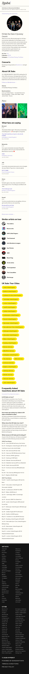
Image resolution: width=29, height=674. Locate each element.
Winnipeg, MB (5, 620)
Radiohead (17, 580)
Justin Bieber (4, 567)
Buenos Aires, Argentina (20, 651)
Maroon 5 (4, 559)
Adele (3, 563)
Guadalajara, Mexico (6, 643)
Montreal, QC (5, 638)
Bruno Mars (4, 552)
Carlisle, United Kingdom (9, 311)
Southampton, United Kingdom (11, 315)
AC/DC (17, 563)
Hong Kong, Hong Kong (20, 641)
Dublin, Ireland (18, 625)
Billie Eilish (4, 589)
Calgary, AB (4, 623)
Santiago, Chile (18, 652)
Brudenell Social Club (8, 205)
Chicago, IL (4, 612)
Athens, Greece (18, 623)
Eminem (3, 550)
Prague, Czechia (18, 614)
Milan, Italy (17, 627)
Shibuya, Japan (18, 643)
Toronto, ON (4, 632)
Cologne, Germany (19, 618)
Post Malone (17, 550)
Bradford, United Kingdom (8, 190)
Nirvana (17, 559)
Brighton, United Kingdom (9, 366)
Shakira (17, 583)
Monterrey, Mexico (6, 645)
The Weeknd (4, 578)
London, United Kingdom (9, 303)
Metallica (4, 581)
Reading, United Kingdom (9, 343)
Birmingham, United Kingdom (21, 609)
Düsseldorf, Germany (7, 155)
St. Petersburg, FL (5, 618)
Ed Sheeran (4, 561)
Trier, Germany (7, 359)
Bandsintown (19, 65)
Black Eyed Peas (18, 589)
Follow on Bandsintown (8, 82)
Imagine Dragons (5, 585)
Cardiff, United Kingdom (9, 307)
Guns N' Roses (18, 574)
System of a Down (19, 565)
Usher (3, 596)
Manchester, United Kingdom (10, 323)
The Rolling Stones (19, 592)
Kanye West (4, 600)
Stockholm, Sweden (19, 636)
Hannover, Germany (8, 378)
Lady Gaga (4, 565)
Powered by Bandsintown (13, 661)
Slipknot (17, 596)
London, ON (4, 627)
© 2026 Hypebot (8, 658)
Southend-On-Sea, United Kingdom (12, 295)
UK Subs (15, 13)
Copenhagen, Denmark (20, 616)
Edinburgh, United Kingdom (10, 331)
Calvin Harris (18, 594)
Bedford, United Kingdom (9, 291)
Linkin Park (4, 569)
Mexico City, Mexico (6, 641)
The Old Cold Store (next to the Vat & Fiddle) (12, 134)
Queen (3, 602)
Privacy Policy (8, 667)
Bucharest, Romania (19, 634)
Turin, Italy (17, 629)
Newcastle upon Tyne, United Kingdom (13, 327)
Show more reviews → (8, 214)
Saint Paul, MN (5, 614)
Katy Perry (4, 556)
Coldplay (4, 558)
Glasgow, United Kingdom (20, 610)
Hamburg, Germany (8, 370)
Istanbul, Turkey (18, 640)
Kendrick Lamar (5, 592)
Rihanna (3, 572)
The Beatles (4, 576)
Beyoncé (3, 574)
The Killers (17, 581)
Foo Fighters (18, 561)
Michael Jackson (5, 591)
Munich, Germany (19, 621)
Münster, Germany (8, 374)
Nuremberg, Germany (20, 620)
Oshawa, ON (4, 629)
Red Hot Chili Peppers (6, 570)
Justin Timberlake (19, 558)
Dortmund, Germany (8, 362)
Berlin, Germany (19, 359)
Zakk (3, 154)
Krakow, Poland (18, 632)
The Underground (7, 188)
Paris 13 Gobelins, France (8, 172)
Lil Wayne (17, 552)
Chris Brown (18, 554)
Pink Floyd (17, 569)
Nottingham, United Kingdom (9, 137)
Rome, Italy (17, 631)
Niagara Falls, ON (5, 636)
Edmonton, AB (5, 640)
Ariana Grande (5, 587)
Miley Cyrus (17, 548)
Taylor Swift (4, 548)
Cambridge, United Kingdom (10, 299)
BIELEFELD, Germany (8, 351)
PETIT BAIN (5, 170)
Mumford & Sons (18, 576)
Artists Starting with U (7, 13)
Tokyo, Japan (18, 645)
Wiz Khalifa (17, 602)
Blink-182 (17, 585)
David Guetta (18, 570)
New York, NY (5, 609)
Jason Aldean (18, 600)
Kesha (16, 587)
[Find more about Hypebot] (14, 3)
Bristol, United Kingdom (7, 652)
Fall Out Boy (17, 572)
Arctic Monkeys (18, 567)
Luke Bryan (17, 591)
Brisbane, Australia (19, 649)
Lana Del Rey (18, 556)
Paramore (4, 598)
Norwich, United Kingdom (9, 319)
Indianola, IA (4, 610)
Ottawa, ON (4, 631)
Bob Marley (17, 598)
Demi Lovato (18, 578)
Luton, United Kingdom (9, 382)
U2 (2, 580)
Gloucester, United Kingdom (10, 335)
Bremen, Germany (8, 347)
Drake (3, 554)
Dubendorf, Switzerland (20, 638)
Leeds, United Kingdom (8, 207)
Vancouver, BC (5, 634)
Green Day (4, 583)
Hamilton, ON (5, 621)
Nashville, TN (4, 616)
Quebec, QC (4, 625)
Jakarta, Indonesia (19, 647)
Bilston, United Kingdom (9, 339)
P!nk (3, 594)
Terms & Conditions (10, 664)
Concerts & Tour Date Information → (11, 394)
